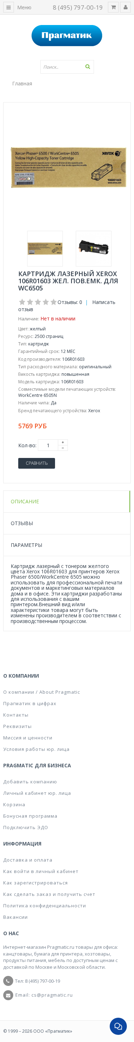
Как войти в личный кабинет (41, 871)
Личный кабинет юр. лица (37, 793)
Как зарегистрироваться (35, 882)
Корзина (14, 804)
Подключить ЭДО (25, 827)
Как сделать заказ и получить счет (49, 894)
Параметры (26, 545)
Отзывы (22, 523)
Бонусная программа (30, 816)
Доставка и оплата (28, 860)
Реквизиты (17, 726)
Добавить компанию (30, 781)
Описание (25, 501)
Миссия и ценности (28, 737)
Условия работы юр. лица (36, 749)
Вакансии (15, 917)
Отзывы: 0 (70, 302)
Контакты (16, 715)
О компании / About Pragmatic (41, 692)
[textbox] (67, 66)
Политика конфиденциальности (44, 905)
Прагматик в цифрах (29, 703)
